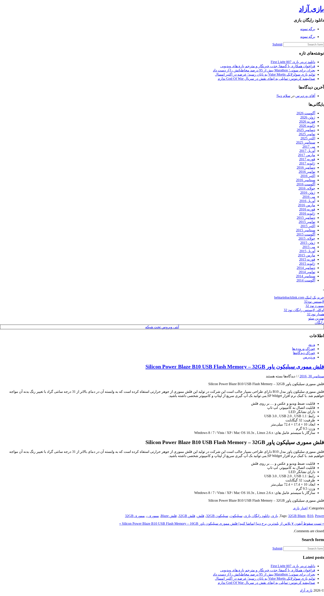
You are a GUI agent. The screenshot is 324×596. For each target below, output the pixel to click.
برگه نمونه (307, 29)
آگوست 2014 (305, 280)
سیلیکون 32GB (217, 516)
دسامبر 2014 (306, 268)
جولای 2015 (306, 238)
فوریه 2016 (307, 209)
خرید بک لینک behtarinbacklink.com (299, 297)
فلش (200, 516)
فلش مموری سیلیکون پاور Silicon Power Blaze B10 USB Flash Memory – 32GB (234, 366)
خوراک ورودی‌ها (303, 349)
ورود (311, 344)
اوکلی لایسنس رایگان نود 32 (304, 310)
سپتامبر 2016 (305, 180)
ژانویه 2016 (307, 213)
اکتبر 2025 (307, 138)
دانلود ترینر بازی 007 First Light (293, 62)
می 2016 (308, 197)
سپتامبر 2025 (305, 142)
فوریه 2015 (307, 259)
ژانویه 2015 (307, 263)
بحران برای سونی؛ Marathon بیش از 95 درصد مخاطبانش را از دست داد (264, 70)
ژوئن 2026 (307, 117)
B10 (310, 516)
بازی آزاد (311, 9)
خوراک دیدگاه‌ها (304, 353)
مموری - (153, 516)
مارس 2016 (306, 205)
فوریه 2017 (307, 159)
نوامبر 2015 (307, 222)
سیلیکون (236, 516)
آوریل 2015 (307, 251)
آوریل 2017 (307, 151)
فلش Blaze (169, 516)
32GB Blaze (296, 516)
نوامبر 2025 (307, 134)
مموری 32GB (135, 516)
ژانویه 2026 (307, 126)
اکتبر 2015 (307, 226)
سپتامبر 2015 (305, 230)
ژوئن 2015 (307, 243)
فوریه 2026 (307, 121)
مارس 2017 (306, 155)
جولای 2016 (306, 188)
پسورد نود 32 (314, 306)
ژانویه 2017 (307, 163)
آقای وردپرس (305, 96)
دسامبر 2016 (306, 167)
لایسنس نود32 (314, 301)
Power (319, 516)
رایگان (319, 322)
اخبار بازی (300, 508)
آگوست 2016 (305, 184)
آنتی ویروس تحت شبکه (162, 327)
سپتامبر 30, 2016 (312, 376)
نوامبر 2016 (307, 172)
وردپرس (309, 357)
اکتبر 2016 (307, 176)
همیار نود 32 (315, 314)
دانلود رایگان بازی (257, 516)
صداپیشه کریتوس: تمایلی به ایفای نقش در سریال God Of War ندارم (266, 78)
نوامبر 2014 (307, 272)
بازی (274, 516)
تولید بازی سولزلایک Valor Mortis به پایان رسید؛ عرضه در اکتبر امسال (265, 74)
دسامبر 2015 (306, 217)
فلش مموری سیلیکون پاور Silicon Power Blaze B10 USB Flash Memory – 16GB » (178, 523)
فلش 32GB (187, 516)
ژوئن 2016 (307, 192)
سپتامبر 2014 (305, 276)
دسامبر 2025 (306, 130)
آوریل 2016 (307, 201)
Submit (277, 44)
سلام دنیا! (283, 96)
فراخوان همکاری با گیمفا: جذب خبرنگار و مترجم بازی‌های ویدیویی (267, 66)
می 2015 (308, 247)
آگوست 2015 (305, 234)
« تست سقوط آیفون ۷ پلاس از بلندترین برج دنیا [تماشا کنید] (281, 523)
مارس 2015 (306, 255)
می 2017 (308, 146)
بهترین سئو (316, 318)
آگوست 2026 (305, 113)
